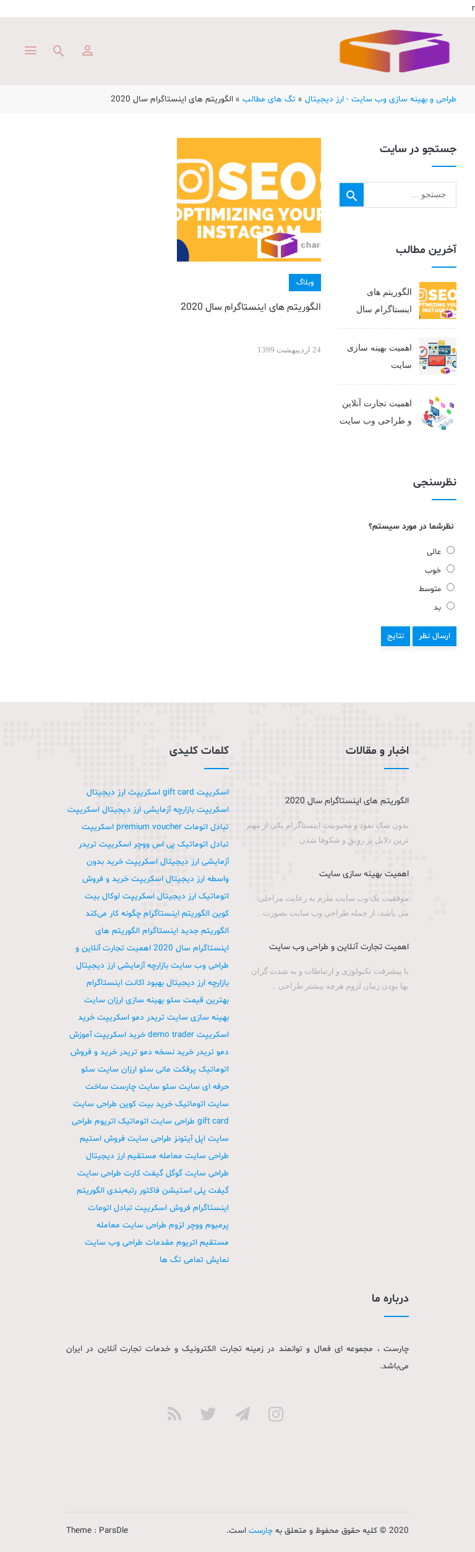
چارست (394, 51)
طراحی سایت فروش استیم (125, 1139)
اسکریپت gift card (196, 792)
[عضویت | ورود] (87, 50)
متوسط (431, 589)
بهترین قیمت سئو (197, 1000)
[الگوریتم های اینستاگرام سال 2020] (248, 200)
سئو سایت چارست (143, 1087)
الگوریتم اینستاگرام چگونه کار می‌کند (147, 913)
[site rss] (174, 1414)
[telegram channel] (242, 1414)
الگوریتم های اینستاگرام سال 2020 (251, 307)
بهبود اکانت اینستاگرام (125, 983)
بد (438, 607)
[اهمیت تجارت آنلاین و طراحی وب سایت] (437, 412)
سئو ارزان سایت (125, 1069)
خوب (434, 570)
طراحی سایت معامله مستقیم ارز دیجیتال (157, 1156)
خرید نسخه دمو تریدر (156, 1052)
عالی (435, 552)
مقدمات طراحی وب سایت (129, 1242)
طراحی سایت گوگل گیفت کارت (176, 1173)
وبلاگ (305, 282)
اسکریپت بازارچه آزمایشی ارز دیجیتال (165, 810)
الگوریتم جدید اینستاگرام (185, 931)
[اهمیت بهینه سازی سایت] (437, 356)
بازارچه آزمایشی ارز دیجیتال (122, 965)
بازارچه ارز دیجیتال (197, 983)
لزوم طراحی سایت (153, 1225)
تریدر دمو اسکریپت (131, 1017)
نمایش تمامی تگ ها (194, 1260)
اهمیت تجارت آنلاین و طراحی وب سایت (376, 412)
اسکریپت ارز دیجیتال (123, 792)
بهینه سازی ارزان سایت (124, 1000)
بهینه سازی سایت (198, 1017)
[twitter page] (208, 1414)
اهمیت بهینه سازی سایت (379, 356)
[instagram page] (275, 1414)
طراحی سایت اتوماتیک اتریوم (145, 1121)
